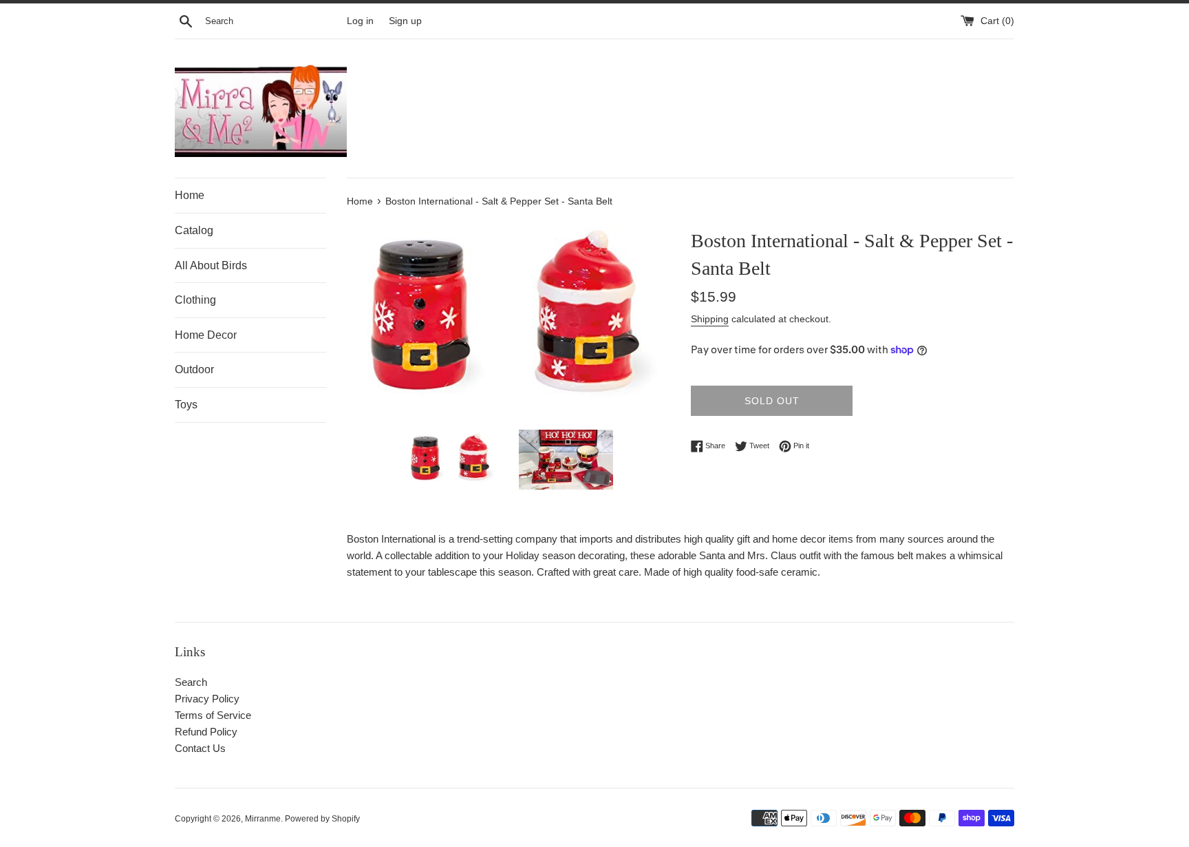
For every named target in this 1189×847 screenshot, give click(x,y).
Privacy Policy (207, 698)
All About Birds (211, 265)
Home (189, 195)
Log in (360, 21)
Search (191, 682)
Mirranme (263, 819)
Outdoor (194, 369)
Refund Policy (206, 732)
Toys (186, 404)
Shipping (710, 318)
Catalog (194, 230)
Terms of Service (213, 715)
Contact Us (200, 748)
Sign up (405, 21)
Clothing (195, 300)
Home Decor (206, 335)
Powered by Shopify (322, 819)
